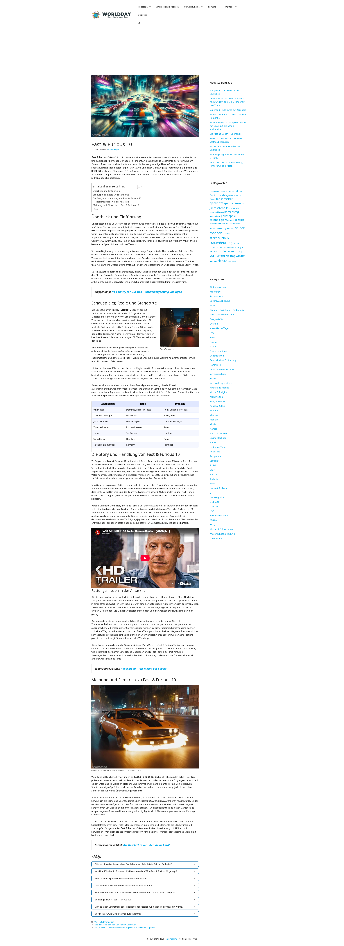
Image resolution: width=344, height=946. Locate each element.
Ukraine (236, 243)
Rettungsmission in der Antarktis (112, 201)
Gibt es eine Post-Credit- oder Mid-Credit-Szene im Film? (123, 885)
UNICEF (214, 506)
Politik (213, 442)
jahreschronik (219, 208)
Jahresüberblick (218, 373)
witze (213, 261)
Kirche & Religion (218, 392)
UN (211, 492)
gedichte (217, 203)
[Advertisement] (172, 50)
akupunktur (214, 191)
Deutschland (217, 195)
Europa (213, 199)
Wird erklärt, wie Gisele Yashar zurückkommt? (118, 913)
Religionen (215, 456)
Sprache (212, 6)
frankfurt (228, 198)
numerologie (215, 216)
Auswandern (216, 296)
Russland (214, 223)
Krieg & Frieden (218, 401)
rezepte (239, 220)
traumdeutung (221, 243)
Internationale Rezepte (167, 6)
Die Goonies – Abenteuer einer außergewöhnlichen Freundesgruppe (124, 927)
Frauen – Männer (219, 351)
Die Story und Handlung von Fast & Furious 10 (117, 198)
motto (221, 212)
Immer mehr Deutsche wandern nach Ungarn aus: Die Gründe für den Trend (227, 102)
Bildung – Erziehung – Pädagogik (227, 309)
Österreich (232, 262)
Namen (214, 428)
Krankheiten (216, 396)
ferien (219, 198)
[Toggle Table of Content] (138, 186)
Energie (214, 323)
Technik (214, 479)
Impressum (171, 938)
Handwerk (215, 364)
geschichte (231, 203)
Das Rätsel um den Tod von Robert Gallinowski (115, 924)
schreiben (223, 223)
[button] (139, 23)
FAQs (95, 208)
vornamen (217, 255)
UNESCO (214, 501)
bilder (238, 191)
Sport (212, 469)
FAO (212, 332)
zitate (222, 261)
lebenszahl (214, 212)
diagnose (228, 195)
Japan (230, 208)
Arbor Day (215, 291)
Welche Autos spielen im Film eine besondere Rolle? (121, 878)
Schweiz (242, 224)
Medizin (214, 419)
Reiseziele (143, 6)
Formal (213, 341)
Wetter (213, 520)
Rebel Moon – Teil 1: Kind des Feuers (144, 668)
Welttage (229, 6)
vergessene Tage (219, 515)
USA (220, 247)
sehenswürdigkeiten (222, 228)
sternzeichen (219, 238)
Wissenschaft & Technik (222, 533)
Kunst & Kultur (217, 405)
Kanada (236, 208)
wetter (240, 256)
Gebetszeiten (217, 355)
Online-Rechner (218, 437)
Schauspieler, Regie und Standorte (111, 194)
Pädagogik (229, 220)
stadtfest (227, 233)
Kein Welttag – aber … (221, 383)
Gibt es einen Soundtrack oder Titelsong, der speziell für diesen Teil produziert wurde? (139, 906)
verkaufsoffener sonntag (226, 251)
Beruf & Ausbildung (220, 300)
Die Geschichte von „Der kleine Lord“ (146, 845)
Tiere (212, 483)
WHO (212, 524)
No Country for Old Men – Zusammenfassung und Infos (147, 292)
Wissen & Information (104, 922)
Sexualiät (214, 460)
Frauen (213, 346)
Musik (213, 424)
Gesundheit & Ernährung (223, 360)
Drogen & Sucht (218, 319)
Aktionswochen (218, 287)
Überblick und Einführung (106, 190)
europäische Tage (219, 328)
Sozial (213, 465)
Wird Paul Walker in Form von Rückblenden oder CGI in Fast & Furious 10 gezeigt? (136, 871)
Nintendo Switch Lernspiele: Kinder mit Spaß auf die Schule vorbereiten (228, 126)
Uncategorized (217, 497)
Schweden (234, 223)
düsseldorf (238, 195)
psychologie (217, 220)
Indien (241, 204)
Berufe (213, 305)
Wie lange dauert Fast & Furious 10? (113, 899)
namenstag (231, 212)
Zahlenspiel (216, 538)
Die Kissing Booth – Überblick (225, 133)
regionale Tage (218, 447)
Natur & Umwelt (218, 433)
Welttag (230, 256)
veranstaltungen (235, 247)
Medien (214, 415)
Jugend (213, 378)
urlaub (214, 247)
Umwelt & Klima (192, 6)
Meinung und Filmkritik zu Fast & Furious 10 (116, 205)
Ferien (213, 337)
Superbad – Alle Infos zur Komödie (228, 109)
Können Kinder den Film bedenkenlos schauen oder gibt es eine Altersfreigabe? (135, 892)
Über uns (142, 14)
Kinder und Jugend (219, 387)
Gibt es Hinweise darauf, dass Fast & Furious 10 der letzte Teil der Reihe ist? (133, 864)
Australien (223, 192)
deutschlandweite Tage (222, 314)
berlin (231, 191)
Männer (214, 410)
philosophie (228, 216)
